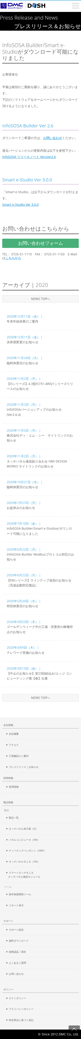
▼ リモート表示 (15, 905)
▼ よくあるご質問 (16, 962)
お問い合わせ (52, 138)
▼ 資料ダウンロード (17, 940)
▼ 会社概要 (12, 733)
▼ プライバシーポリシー (20, 1009)
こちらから (13, 258)
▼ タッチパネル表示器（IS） (22, 828)
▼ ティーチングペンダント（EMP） (26, 850)
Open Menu (75, 6)
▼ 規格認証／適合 (16, 951)
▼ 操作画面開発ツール (18, 894)
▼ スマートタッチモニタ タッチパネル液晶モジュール (23, 874)
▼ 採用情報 (12, 786)
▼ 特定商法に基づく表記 (20, 1020)
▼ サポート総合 (15, 929)
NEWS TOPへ (40, 299)
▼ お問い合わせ (15, 973)
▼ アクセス (12, 744)
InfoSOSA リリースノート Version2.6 (29, 157)
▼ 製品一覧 (12, 817)
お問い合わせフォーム (40, 243)
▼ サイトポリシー (16, 998)
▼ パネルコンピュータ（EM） (23, 839)
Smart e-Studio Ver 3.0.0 (20, 204)
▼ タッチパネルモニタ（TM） (23, 861)
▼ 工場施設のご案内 (17, 756)
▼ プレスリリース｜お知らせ (22, 767)
